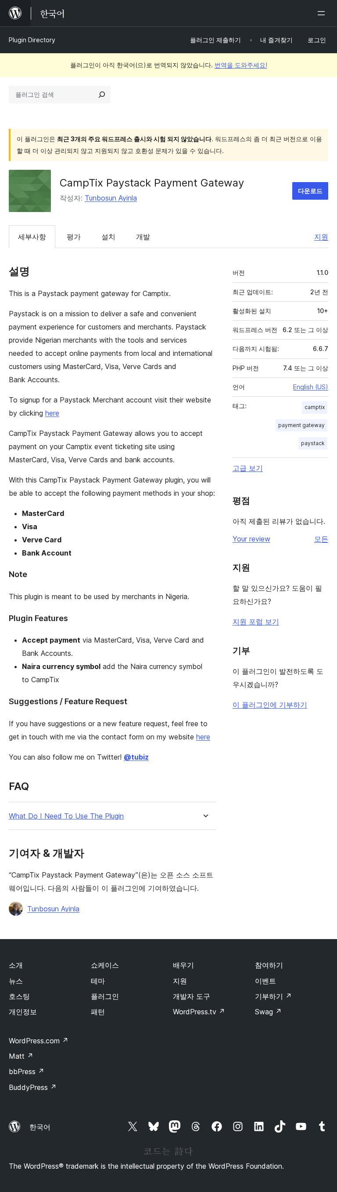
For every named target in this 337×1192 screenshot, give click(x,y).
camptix (315, 407)
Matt (21, 1056)
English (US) (310, 387)
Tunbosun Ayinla (111, 198)
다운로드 (310, 190)
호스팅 (19, 996)
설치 (108, 236)
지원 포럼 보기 (256, 621)
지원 (321, 236)
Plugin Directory (32, 40)
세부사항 (32, 236)
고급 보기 (248, 468)
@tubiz (136, 757)
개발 (143, 236)
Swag (268, 1011)
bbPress (26, 1071)
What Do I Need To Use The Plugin (66, 816)
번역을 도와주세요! (241, 65)
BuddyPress (33, 1087)
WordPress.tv (199, 1011)
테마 (98, 980)
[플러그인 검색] (102, 94)
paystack (313, 443)
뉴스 (16, 980)
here (52, 413)
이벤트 (265, 980)
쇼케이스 (105, 965)
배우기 (183, 965)
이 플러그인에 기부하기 (270, 704)
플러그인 (105, 996)
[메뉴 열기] (323, 13)
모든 (321, 538)
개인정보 (23, 1011)
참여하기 (269, 965)
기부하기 (273, 996)
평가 (74, 236)
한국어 (39, 1127)
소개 (16, 965)
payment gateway (301, 425)
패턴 (98, 1011)
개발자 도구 (191, 996)
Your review (251, 538)
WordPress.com (38, 1040)
